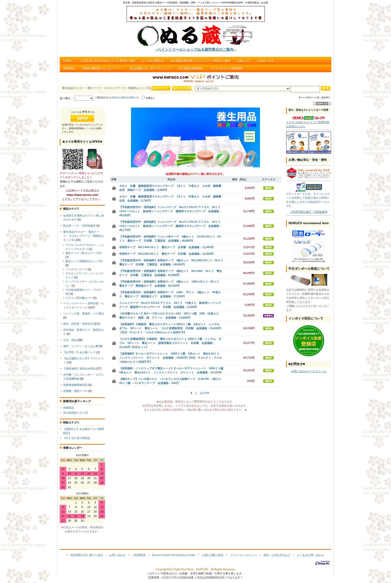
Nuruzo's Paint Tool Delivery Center (174, 555)
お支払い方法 (265, 60)
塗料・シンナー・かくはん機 (80, 346)
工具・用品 (70, 340)
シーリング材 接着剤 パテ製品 (83, 313)
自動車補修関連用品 (75, 384)
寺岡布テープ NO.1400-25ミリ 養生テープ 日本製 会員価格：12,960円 (166, 247)
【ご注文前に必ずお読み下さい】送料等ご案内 (106, 60)
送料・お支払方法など (277, 555)
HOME (67, 60)
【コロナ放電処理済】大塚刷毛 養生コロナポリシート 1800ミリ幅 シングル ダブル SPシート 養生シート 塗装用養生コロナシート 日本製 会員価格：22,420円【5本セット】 (170, 343)
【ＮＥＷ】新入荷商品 (76, 438)
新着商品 (68, 68)
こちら (76, 124)
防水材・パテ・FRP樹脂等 (79, 225)
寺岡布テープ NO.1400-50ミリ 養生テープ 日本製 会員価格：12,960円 (166, 253)
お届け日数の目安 (213, 555)
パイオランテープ (76, 269)
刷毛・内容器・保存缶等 (78, 323)
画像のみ (133, 97)
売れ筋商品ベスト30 (75, 412)
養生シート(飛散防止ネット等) (84, 261)
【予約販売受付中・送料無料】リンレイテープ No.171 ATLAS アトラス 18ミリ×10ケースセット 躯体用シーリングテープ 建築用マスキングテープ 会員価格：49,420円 (170, 211)
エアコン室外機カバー (79, 298)
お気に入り (244, 60)
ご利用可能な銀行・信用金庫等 (309, 212)
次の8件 (205, 393)
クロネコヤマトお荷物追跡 (226, 68)
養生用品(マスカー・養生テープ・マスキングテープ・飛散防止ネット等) (83, 236)
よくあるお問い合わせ (310, 555)
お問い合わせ (117, 555)
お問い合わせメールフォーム (308, 371)
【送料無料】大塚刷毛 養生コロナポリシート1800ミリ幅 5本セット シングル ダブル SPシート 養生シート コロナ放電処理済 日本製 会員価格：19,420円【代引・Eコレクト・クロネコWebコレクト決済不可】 (170, 328)
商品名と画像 (118, 97)
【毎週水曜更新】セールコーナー (101, 68)
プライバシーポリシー (243, 555)
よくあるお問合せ (153, 60)
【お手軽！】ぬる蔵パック (79, 352)
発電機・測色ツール (75, 391)
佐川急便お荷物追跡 (191, 68)
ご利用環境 (138, 555)
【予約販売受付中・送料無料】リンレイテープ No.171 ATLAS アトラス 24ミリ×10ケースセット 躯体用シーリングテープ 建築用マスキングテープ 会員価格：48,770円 (170, 226)
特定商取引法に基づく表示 (86, 555)
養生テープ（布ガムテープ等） (84, 253)
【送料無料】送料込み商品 (79, 368)
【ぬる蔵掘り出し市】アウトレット (150, 68)
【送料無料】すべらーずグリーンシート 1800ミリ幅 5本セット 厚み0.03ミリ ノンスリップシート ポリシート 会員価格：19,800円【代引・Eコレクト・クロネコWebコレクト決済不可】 (170, 357)
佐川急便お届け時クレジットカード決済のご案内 (200, 60)
